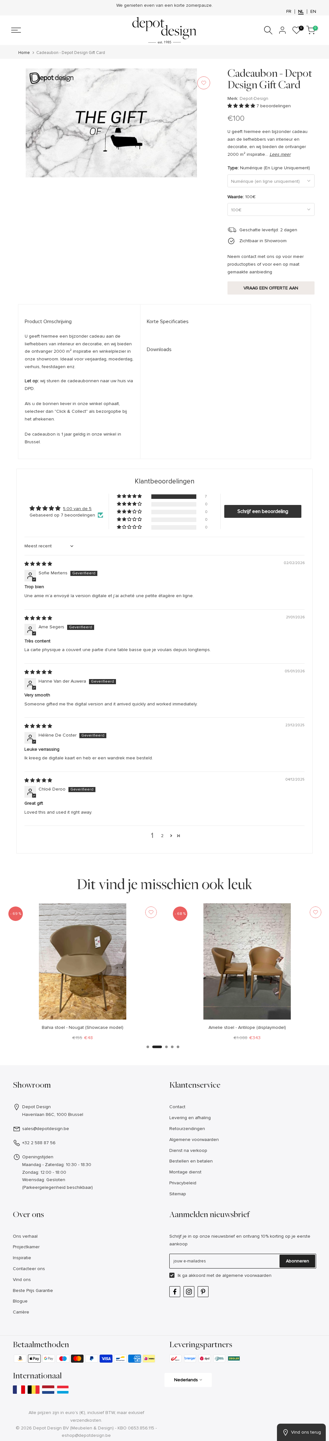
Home (24, 53)
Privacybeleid (182, 1183)
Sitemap (177, 1194)
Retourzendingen (187, 1128)
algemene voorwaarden (246, 1275)
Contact (177, 1106)
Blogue (20, 1301)
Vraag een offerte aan (271, 288)
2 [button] (162, 835)
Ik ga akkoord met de (224, 1275)
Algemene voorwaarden (194, 1139)
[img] (38, 564)
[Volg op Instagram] (188, 1291)
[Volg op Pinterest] (203, 1291)
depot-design (254, 98)
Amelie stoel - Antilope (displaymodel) (247, 1027)
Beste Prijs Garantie (33, 1290)
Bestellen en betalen (191, 1161)
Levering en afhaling (190, 1117)
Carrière (21, 1312)
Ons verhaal (25, 1236)
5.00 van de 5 (77, 508)
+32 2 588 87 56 (39, 1142)
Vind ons (22, 1279)
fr (288, 11)
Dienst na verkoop (188, 1150)
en (313, 11)
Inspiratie (22, 1257)
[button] (241, 106)
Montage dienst (185, 1172)
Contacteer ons (29, 1268)
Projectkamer (26, 1247)
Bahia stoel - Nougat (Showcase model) (82, 1027)
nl (301, 11)
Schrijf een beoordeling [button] (262, 511)
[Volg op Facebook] (174, 1291)
